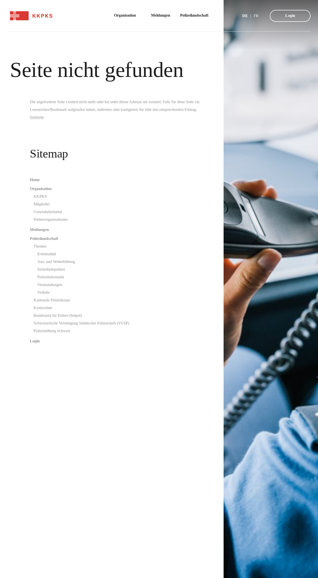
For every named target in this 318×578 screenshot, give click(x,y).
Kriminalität (46, 254)
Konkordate (43, 308)
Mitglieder (42, 204)
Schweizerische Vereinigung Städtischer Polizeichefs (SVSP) (81, 323)
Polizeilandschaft (44, 238)
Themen (40, 246)
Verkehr (43, 292)
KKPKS (40, 196)
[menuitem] (127, 15)
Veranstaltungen (49, 285)
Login (290, 15)
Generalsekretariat (48, 212)
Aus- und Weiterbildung (56, 261)
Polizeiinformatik (50, 277)
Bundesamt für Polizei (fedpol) (58, 315)
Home (35, 180)
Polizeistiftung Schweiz (52, 331)
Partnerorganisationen (51, 219)
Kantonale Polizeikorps (52, 300)
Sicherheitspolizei (51, 269)
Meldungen (39, 229)
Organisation (41, 189)
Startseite (37, 117)
